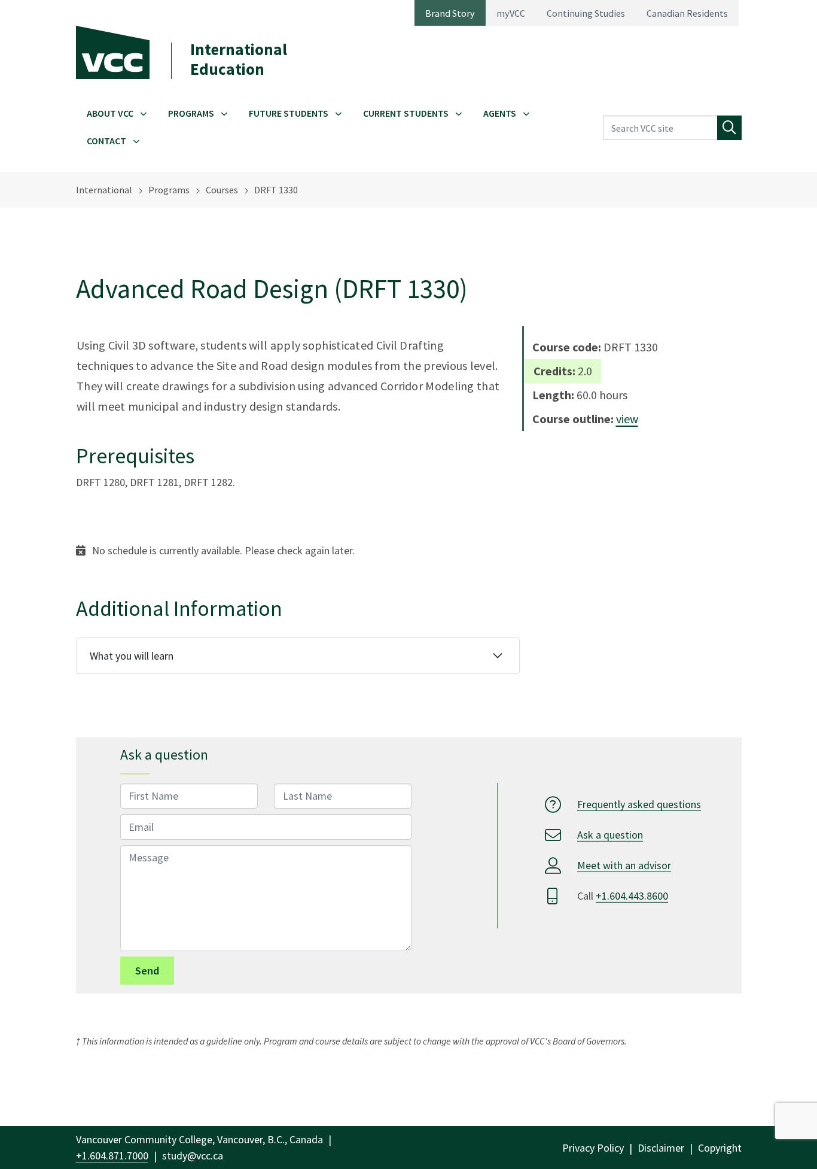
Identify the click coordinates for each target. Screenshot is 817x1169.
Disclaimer (661, 1148)
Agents (499, 113)
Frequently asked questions (639, 804)
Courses (222, 190)
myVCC (510, 13)
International (104, 190)
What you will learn (131, 656)
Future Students (288, 113)
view (627, 418)
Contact (106, 141)
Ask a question (610, 835)
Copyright (720, 1148)
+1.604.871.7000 (112, 1155)
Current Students (406, 113)
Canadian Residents (687, 13)
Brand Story (450, 13)
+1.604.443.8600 (632, 896)
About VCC (110, 113)
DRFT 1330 (276, 190)
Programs (191, 113)
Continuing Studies (586, 13)
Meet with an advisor (624, 865)
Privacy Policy (593, 1148)
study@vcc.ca (192, 1155)
